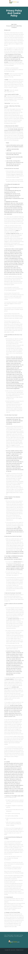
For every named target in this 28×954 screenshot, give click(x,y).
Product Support (10, 935)
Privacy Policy (11, 936)
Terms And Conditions (18, 936)
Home (5, 935)
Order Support (16, 935)
